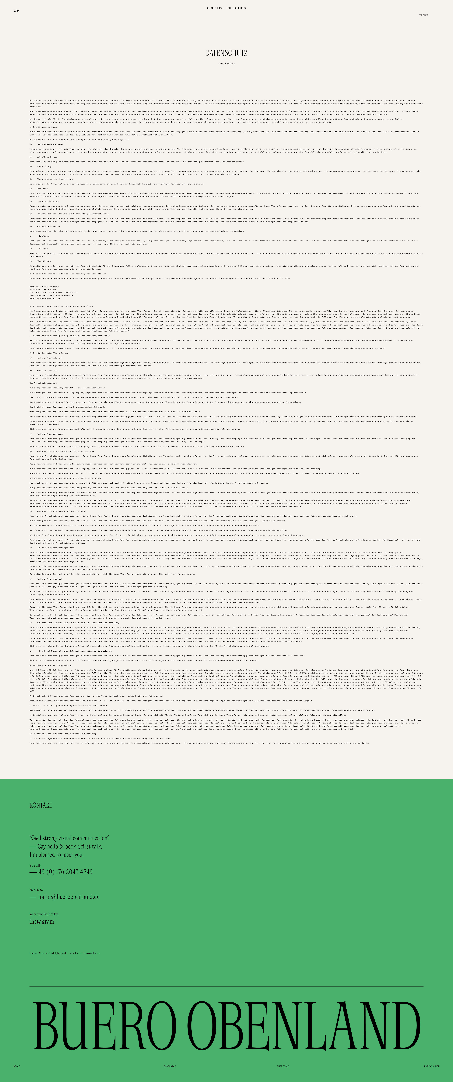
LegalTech (58, 743)
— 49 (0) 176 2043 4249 (61, 872)
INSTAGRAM (170, 1066)
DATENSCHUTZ (431, 1066)
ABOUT (17, 1066)
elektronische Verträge (147, 743)
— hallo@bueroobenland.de (64, 897)
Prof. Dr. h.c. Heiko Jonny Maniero (275, 743)
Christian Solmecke (329, 743)
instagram (41, 922)
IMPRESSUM (283, 1066)
